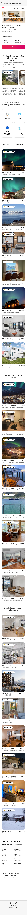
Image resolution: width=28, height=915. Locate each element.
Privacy (11, 907)
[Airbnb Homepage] (3, 8)
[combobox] (13, 37)
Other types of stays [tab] (20, 844)
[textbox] (7, 42)
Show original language (15, 3)
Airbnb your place (19, 8)
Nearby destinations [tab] (7, 844)
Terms (16, 907)
